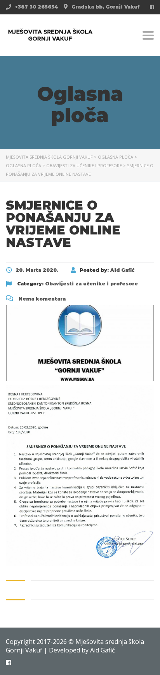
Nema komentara (41, 299)
